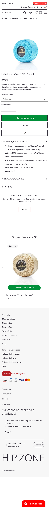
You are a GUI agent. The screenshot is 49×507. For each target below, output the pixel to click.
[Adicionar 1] (13, 109)
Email (8, 432)
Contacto (6, 339)
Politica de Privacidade (12, 354)
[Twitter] (11, 187)
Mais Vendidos (8, 319)
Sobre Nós (7, 331)
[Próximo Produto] (45, 267)
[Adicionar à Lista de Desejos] (24, 133)
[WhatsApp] (2, 187)
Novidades (7, 323)
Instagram (6, 393)
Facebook (6, 389)
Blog (4, 343)
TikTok (5, 399)
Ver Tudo (6, 315)
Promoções (7, 327)
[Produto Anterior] (2, 267)
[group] (24, 271)
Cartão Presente (9, 335)
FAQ (4, 366)
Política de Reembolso (12, 362)
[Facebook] (5, 187)
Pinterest (6, 404)
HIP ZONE (7, 3)
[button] (40, 12)
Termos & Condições (11, 350)
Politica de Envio (9, 358)
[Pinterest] (8, 187)
